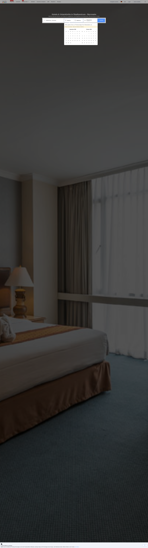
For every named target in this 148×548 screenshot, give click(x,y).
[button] (65, 29)
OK (144, 545)
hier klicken (77, 546)
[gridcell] (68, 33)
